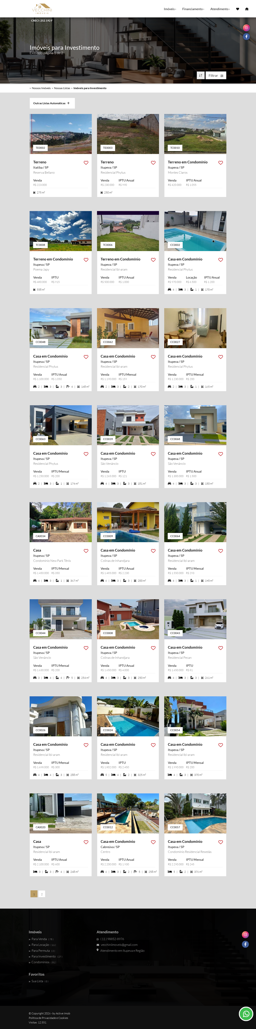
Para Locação (44, 945)
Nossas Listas (62, 88)
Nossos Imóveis (41, 88)
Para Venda (42, 939)
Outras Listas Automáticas (50, 103)
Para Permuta (43, 950)
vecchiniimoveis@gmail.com (119, 945)
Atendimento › (220, 9)
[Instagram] (245, 934)
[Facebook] (245, 944)
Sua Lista (40, 981)
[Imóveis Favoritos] (237, 8)
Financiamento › (193, 9)
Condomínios (44, 962)
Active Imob (63, 1013)
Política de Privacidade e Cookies (48, 1018)
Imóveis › (170, 9)
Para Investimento (47, 956)
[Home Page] (247, 8)
